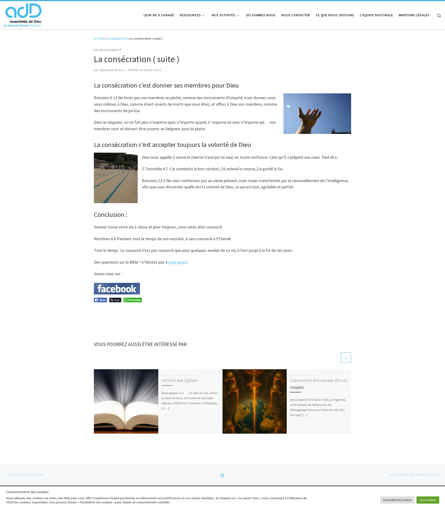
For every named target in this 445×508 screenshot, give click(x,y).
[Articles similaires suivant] (346, 357)
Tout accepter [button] (427, 500)
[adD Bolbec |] (22, 14)
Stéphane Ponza (112, 70)
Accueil (99, 38)
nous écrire (177, 262)
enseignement (117, 38)
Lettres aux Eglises (179, 380)
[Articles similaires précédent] (335, 357)
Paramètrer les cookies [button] (397, 500)
